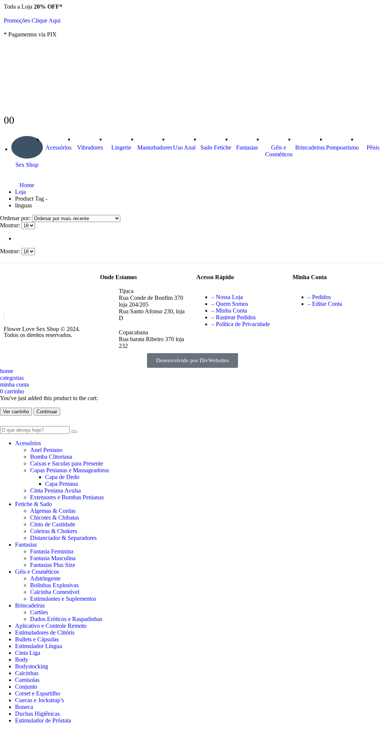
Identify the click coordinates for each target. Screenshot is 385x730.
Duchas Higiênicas (37, 713)
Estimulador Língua (38, 646)
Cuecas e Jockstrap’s (39, 700)
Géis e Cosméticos (279, 150)
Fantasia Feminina (51, 551)
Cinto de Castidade (52, 524)
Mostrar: (10, 225)
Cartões (39, 612)
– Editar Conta (325, 304)
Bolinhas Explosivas (54, 585)
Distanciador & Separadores (63, 538)
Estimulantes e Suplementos (63, 598)
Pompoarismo (342, 147)
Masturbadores (153, 147)
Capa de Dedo (62, 477)
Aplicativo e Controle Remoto (50, 626)
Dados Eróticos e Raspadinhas (66, 619)
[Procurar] (74, 432)
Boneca (24, 707)
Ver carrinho (16, 411)
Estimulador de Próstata (43, 720)
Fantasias (247, 147)
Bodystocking (31, 666)
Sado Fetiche (215, 147)
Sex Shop (26, 165)
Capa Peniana (61, 484)
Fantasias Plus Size (52, 565)
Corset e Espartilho (37, 693)
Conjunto (26, 686)
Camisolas (27, 680)
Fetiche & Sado (33, 504)
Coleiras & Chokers (53, 531)
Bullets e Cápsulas (37, 639)
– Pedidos (319, 297)
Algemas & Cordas (53, 511)
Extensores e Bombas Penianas (67, 497)
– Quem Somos (229, 304)
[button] (4, 422)
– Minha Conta (229, 310)
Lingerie (121, 147)
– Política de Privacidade (240, 324)
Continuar (46, 411)
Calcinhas (26, 673)
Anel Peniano (46, 450)
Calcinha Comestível (54, 592)
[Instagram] (4, 315)
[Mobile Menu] (6, 48)
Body (21, 659)
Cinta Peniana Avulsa (55, 490)
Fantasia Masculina (53, 558)
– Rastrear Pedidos (233, 317)
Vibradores (90, 147)
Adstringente (45, 578)
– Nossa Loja (227, 297)
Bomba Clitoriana (51, 456)
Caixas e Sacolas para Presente (66, 463)
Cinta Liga (27, 653)
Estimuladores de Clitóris (44, 632)
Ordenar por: (16, 218)
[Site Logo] (60, 95)
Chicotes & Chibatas (54, 517)
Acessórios (58, 147)
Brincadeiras (310, 147)
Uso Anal (184, 147)
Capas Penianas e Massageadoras (69, 470)
